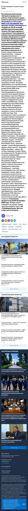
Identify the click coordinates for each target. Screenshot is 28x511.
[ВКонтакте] (2, 220)
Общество (4, 226)
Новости (15, 224)
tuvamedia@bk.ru (5, 463)
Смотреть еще (14, 447)
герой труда (5, 231)
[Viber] (8, 220)
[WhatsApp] (11, 220)
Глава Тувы (11, 226)
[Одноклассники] (5, 220)
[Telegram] (14, 220)
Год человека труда (13, 229)
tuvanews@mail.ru (5, 467)
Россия (24, 224)
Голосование (18, 226)
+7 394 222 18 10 (5, 461)
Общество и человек (7, 224)
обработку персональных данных (11, 505)
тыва (20, 229)
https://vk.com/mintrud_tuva (12, 23)
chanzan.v (4, 229)
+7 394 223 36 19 (5, 472)
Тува (20, 224)
